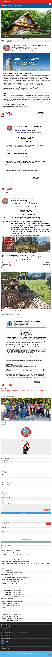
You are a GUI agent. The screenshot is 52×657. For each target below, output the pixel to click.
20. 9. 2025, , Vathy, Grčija (10, 620)
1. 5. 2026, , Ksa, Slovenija (9, 557)
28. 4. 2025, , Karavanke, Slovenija (12, 572)
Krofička (3, 422)
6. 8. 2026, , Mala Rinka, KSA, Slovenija (12, 596)
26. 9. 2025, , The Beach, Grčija (9, 603)
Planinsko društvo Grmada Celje (12, 5)
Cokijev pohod (5, 193)
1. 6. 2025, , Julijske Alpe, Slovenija (10, 570)
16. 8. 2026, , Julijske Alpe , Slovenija (11, 550)
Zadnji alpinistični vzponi (7, 574)
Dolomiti (3, 388)
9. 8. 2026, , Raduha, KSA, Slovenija (12, 588)
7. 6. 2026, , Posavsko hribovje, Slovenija (15, 554)
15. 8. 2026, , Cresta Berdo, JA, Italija (12, 579)
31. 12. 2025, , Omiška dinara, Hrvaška (15, 559)
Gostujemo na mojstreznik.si (26, 655)
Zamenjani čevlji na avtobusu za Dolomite (13, 311)
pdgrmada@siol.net (5, 648)
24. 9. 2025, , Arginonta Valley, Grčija (10, 612)
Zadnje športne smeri (6, 599)
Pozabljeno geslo (26, 513)
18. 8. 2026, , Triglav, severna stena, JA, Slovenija (16, 577)
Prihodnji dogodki (6, 527)
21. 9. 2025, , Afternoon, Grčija (10, 616)
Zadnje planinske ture (6, 548)
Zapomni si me (8, 506)
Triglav (3, 117)
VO (10, 113)
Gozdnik (3, 268)
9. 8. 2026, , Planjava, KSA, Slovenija (11, 590)
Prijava (47, 510)
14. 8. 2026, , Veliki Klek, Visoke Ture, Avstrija (13, 583)
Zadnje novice (6, 41)
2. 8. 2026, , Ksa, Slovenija (9, 552)
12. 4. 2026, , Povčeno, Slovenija (12, 601)
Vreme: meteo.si (6, 1)
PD (10, 307)
